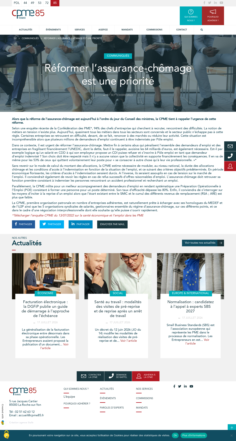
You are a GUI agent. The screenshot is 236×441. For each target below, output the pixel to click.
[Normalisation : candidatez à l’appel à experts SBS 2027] (190, 276)
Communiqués (30, 38)
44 (25, 3)
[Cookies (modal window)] (6, 434)
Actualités (25, 30)
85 (55, 3)
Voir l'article (128, 340)
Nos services (144, 389)
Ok (175, 435)
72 (46, 3)
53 (39, 3)
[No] (231, 435)
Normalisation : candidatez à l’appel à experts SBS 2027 (190, 306)
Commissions (154, 30)
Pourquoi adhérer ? (77, 404)
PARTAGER (25, 224)
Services (80, 30)
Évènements (53, 30)
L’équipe (69, 396)
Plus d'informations (193, 435)
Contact (181, 30)
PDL (17, 3)
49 (32, 3)
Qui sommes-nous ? (76, 389)
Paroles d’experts (112, 408)
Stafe (30, 422)
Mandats (127, 30)
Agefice (103, 30)
